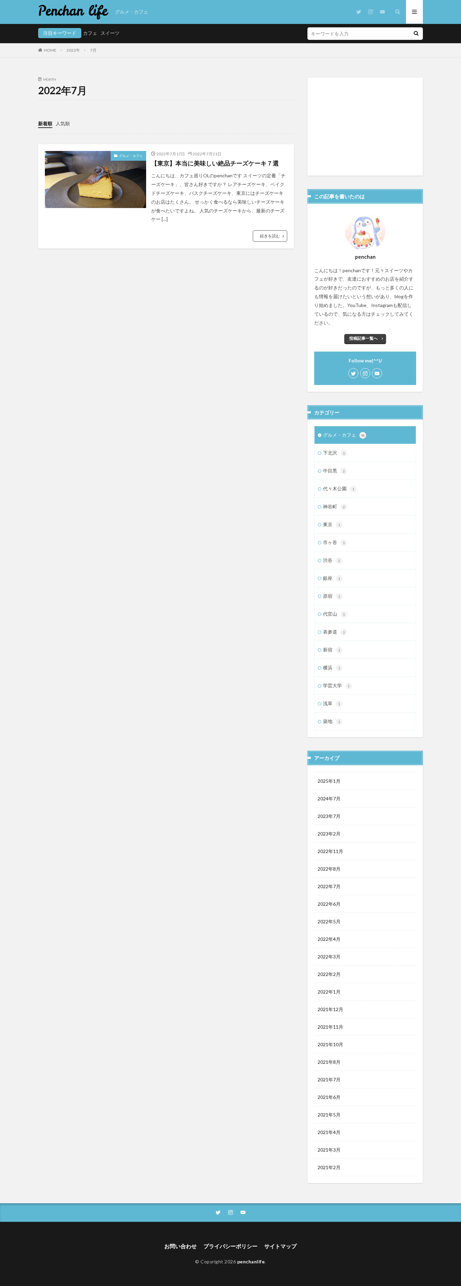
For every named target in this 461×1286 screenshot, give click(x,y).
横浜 (331, 667)
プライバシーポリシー (230, 1246)
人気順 (63, 123)
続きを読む (270, 235)
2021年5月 (329, 1114)
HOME (50, 50)
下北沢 (334, 453)
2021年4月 (329, 1132)
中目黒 (334, 470)
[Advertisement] (365, 126)
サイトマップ (280, 1246)
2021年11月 (330, 1027)
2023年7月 (329, 816)
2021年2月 (329, 1167)
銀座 (331, 578)
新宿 (331, 649)
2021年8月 (329, 1062)
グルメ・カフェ (131, 12)
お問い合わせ (180, 1246)
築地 (331, 721)
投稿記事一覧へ (363, 338)
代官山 (334, 614)
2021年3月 (329, 1150)
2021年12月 (330, 1009)
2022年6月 (329, 904)
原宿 (331, 596)
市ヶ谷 (334, 542)
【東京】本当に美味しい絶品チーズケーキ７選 (215, 163)
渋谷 (331, 560)
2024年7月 (329, 798)
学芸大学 (336, 685)
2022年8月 (329, 869)
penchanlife (251, 1261)
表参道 (334, 632)
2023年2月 (329, 834)
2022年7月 (329, 886)
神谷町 (334, 506)
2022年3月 (329, 956)
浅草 (331, 703)
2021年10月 (330, 1044)
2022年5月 (329, 921)
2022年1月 (329, 992)
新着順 (45, 123)
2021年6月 (329, 1097)
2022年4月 (329, 939)
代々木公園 (338, 488)
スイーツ (110, 33)
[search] (416, 33)
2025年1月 (329, 781)
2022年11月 (330, 851)
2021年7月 (329, 1079)
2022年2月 (329, 974)
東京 (331, 524)
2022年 (73, 50)
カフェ (90, 33)
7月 (93, 50)
